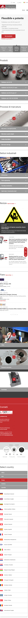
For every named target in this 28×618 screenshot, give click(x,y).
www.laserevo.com (8, 435)
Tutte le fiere (8, 275)
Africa (2, 472)
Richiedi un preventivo (6, 38)
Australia (3, 487)
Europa (3, 480)
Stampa (11, 445)
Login (14, 2)
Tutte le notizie (10, 203)
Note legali (5, 456)
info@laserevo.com (7, 433)
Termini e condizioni (21, 456)
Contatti (17, 445)
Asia (2, 476)
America (3, 483)
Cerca (20, 2)
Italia (27, 2)
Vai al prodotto (8, 36)
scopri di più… (3, 300)
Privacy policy (12, 456)
